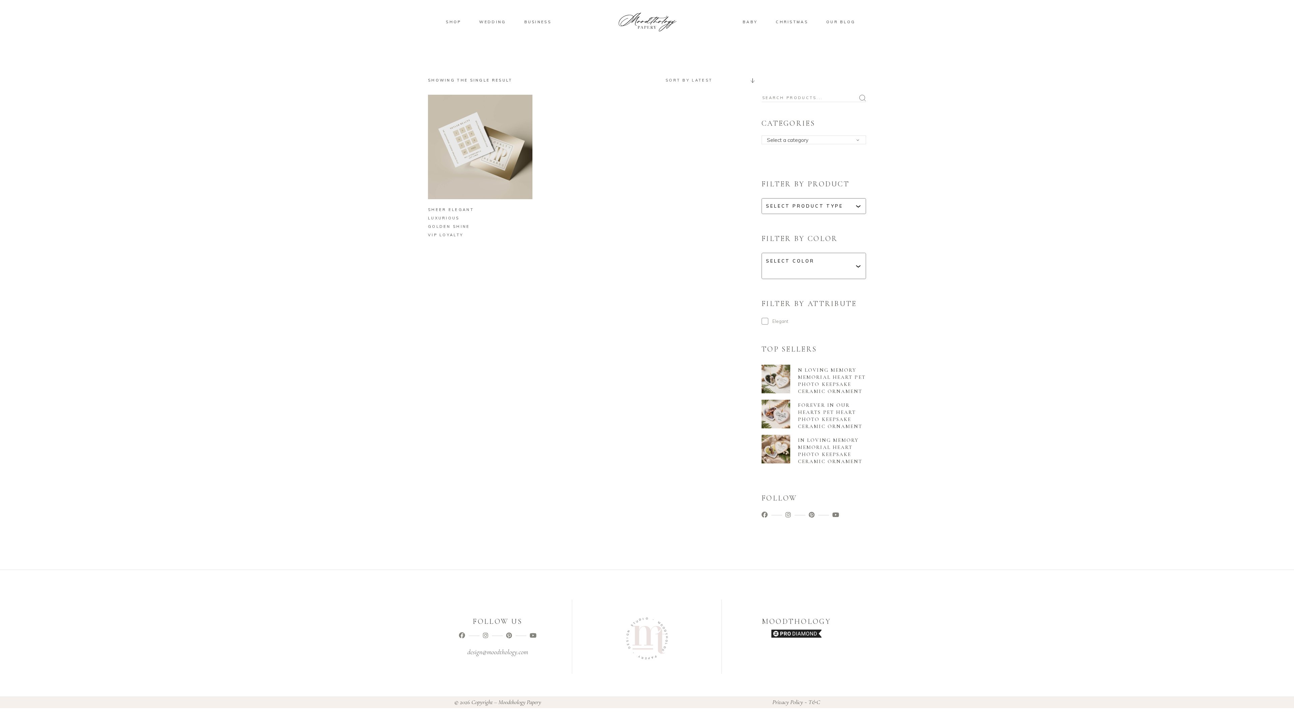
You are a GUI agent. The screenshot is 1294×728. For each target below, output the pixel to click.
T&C (814, 702)
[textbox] (816, 140)
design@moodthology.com (497, 652)
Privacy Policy (787, 702)
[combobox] (707, 80)
